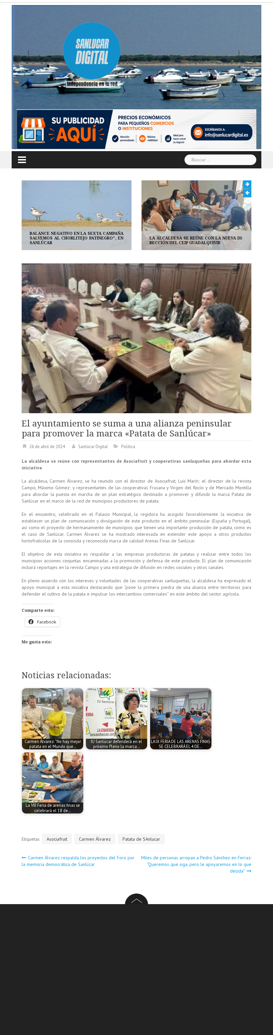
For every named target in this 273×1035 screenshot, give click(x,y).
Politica (128, 446)
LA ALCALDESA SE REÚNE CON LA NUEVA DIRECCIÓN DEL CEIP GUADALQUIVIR (80, 240)
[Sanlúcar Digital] (92, 52)
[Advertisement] (147, 970)
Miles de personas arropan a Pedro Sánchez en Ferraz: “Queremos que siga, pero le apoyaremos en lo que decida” (196, 864)
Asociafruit (57, 839)
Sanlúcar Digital (93, 446)
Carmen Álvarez (95, 839)
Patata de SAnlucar (141, 839)
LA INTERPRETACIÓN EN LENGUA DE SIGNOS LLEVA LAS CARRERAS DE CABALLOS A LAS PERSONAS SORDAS (199, 238)
